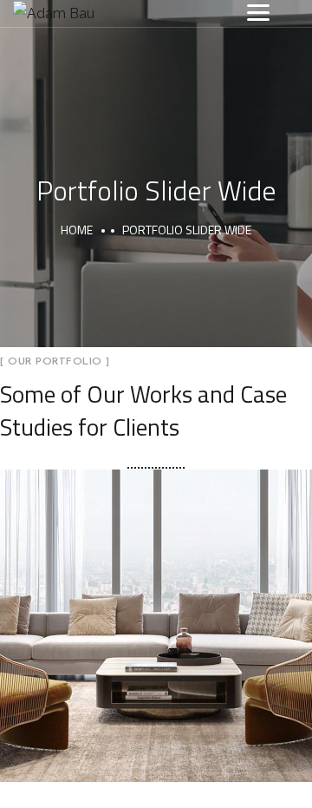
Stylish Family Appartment (156, 605)
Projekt (202, 647)
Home (77, 229)
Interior (113, 647)
